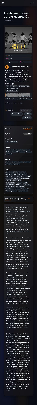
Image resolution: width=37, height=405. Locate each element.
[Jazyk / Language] (33, 3)
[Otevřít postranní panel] (2, 3)
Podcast (28, 151)
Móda (21, 149)
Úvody (8, 149)
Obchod (8, 151)
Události (27, 149)
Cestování (15, 151)
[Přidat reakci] (21, 103)
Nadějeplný (16, 164)
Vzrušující (8, 164)
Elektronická (13, 141)
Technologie (15, 149)
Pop (7, 141)
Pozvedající (27, 162)
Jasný (20, 162)
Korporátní (9, 154)
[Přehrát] (6, 67)
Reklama (22, 151)
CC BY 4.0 (28, 128)
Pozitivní (14, 162)
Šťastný (8, 162)
